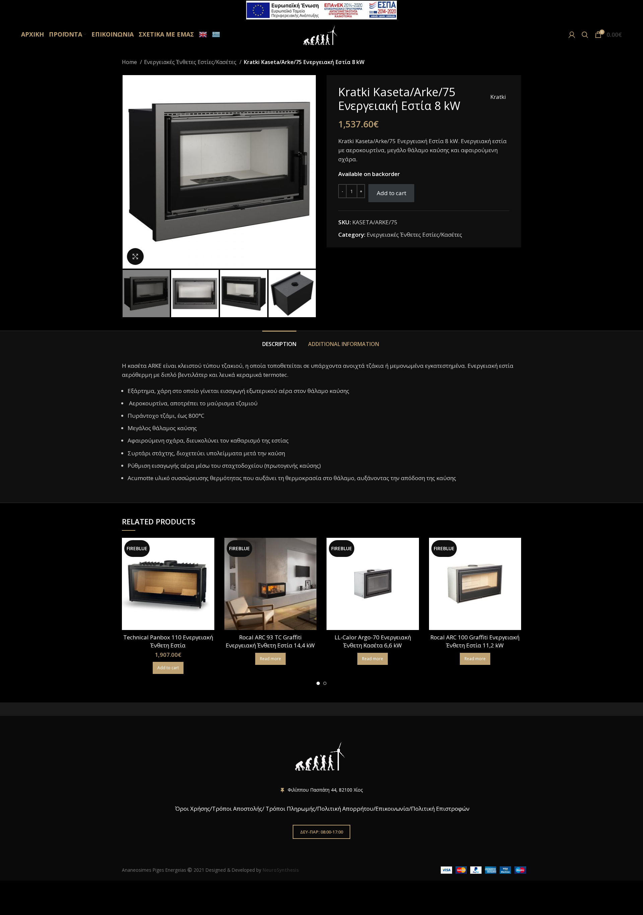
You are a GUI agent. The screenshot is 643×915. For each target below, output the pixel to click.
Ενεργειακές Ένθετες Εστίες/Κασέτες (191, 62)
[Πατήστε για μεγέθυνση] (135, 256)
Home (130, 62)
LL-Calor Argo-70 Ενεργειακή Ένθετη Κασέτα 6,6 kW (373, 641)
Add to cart (391, 193)
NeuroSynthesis (281, 870)
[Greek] (215, 34)
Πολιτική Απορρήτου (345, 808)
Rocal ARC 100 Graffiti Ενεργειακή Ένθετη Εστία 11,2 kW (474, 641)
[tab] (280, 341)
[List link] (321, 790)
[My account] (571, 34)
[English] (202, 34)
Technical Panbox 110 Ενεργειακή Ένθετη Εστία (168, 641)
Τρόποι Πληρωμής (290, 808)
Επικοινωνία (392, 808)
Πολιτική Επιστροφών (440, 808)
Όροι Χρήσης (192, 808)
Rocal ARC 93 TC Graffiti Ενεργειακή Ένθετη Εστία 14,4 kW (270, 641)
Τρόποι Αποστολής (237, 808)
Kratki (498, 97)
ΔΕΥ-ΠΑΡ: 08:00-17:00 (321, 832)
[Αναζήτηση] (584, 34)
